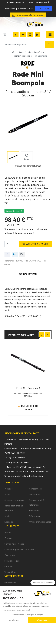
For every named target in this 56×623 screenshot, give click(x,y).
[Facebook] (16, 34)
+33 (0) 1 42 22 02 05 (16, 457)
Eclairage (8, 521)
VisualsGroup (10, 572)
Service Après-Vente (14, 543)
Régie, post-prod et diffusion (13, 508)
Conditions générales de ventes (19, 549)
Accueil (7, 532)
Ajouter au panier (37, 244)
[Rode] (27, 64)
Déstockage (34, 516)
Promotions (9, 8)
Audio (7, 516)
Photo (7, 494)
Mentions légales (12, 560)
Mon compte (10, 582)
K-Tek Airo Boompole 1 (28, 388)
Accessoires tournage (14, 500)
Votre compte (13, 575)
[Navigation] (50, 34)
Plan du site (9, 555)
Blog (31, 2)
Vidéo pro (9, 488)
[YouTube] (23, 34)
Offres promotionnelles (40, 521)
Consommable (35, 488)
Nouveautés (41, 2)
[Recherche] (49, 44)
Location (43, 8)
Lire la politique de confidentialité (16, 610)
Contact (22, 8)
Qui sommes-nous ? (16, 2)
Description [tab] (28, 274)
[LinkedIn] (37, 34)
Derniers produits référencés (37, 502)
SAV (31, 8)
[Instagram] (30, 34)
